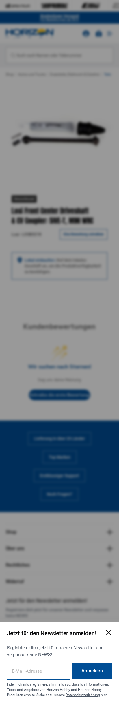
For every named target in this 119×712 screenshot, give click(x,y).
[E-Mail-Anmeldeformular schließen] (108, 632)
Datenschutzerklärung (83, 695)
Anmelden (92, 670)
